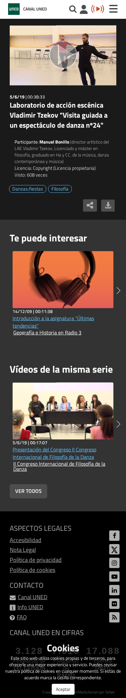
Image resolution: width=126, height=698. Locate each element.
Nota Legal (23, 549)
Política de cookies (32, 569)
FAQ (22, 617)
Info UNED (30, 607)
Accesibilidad (25, 540)
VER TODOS (28, 491)
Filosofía (59, 188)
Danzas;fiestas (27, 188)
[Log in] (83, 10)
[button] (118, 291)
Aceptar (63, 689)
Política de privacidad (36, 559)
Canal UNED (32, 597)
